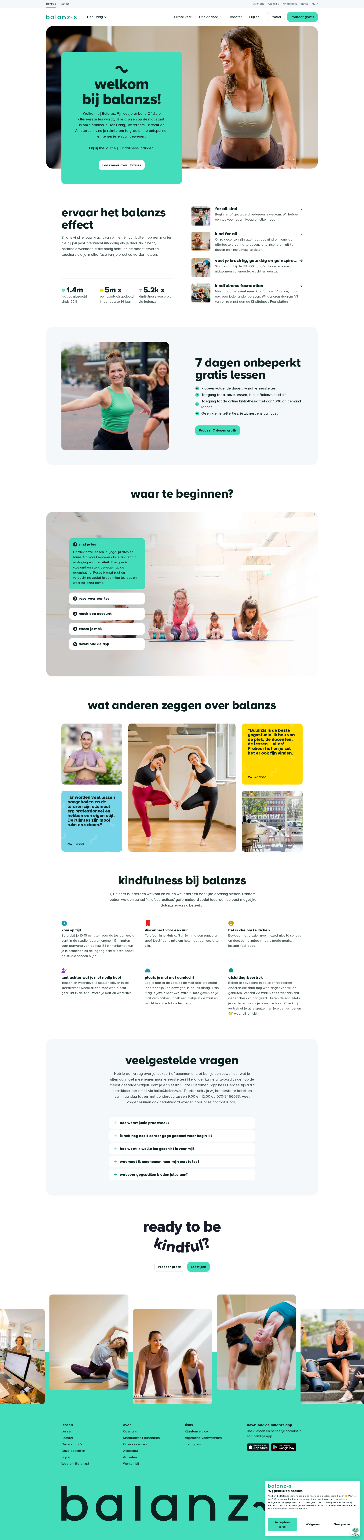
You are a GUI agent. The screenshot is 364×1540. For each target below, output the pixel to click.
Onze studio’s (71, 1444)
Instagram (193, 1444)
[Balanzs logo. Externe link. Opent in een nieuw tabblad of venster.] (279, 1486)
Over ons (258, 3)
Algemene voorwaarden (203, 1438)
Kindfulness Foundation (141, 1438)
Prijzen (66, 1457)
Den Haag (95, 17)
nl (313, 3)
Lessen (66, 1431)
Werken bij (131, 1464)
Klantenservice (196, 1431)
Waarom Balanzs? (75, 1464)
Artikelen (130, 1457)
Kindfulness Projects (295, 3)
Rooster (67, 1438)
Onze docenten (73, 1451)
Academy (273, 3)
